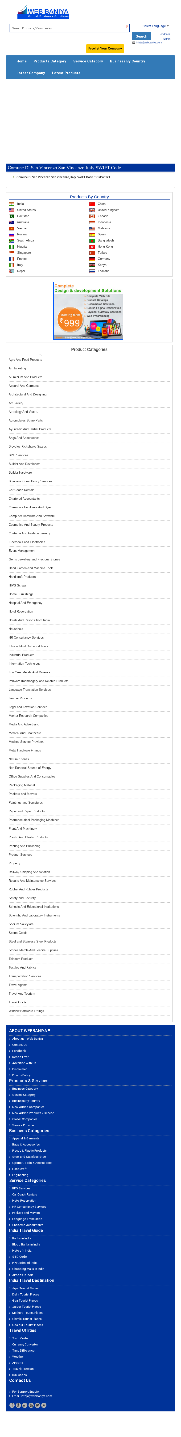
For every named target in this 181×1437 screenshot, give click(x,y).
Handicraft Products (22, 577)
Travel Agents (18, 985)
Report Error (20, 1057)
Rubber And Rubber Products (28, 889)
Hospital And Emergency (25, 603)
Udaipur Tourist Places (27, 1325)
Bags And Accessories (24, 438)
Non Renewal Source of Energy (30, 768)
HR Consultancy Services (26, 637)
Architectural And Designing (27, 394)
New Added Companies (28, 1107)
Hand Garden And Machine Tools (31, 568)
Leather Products (20, 698)
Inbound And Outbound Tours (28, 646)
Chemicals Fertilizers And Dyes (30, 507)
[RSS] (43, 1405)
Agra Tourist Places (25, 1288)
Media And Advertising (24, 724)
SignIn (166, 38)
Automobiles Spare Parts (26, 420)
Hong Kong (105, 246)
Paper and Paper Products (27, 811)
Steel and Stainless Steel (29, 1156)
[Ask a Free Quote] (88, 310)
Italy (19, 265)
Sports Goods (18, 933)
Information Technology (25, 663)
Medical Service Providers (27, 741)
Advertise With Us (24, 1063)
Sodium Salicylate (21, 924)
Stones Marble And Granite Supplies (33, 950)
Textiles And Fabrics (23, 967)
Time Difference (23, 1350)
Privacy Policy (21, 1075)
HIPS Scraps (18, 585)
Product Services (20, 854)
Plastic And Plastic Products (28, 837)
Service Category (88, 61)
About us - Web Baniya (27, 1038)
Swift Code (20, 1338)
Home (21, 61)
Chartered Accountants (24, 498)
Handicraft (19, 1169)
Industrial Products (21, 655)
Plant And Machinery (23, 828)
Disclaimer (19, 1069)
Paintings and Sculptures (26, 802)
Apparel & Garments (26, 1138)
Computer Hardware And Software (32, 516)
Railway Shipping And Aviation (29, 872)
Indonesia (104, 222)
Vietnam (22, 228)
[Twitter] (37, 1405)
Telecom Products (21, 959)
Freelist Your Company (105, 48)
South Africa (25, 240)
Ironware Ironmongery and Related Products (39, 681)
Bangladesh (105, 240)
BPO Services (18, 455)
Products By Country (89, 197)
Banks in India (21, 1238)
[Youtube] (31, 1405)
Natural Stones (19, 759)
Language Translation (27, 1219)
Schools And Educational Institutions (34, 906)
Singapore (23, 252)
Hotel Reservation (21, 611)
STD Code (19, 1256)
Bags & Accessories (26, 1144)
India (20, 204)
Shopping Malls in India (28, 1269)
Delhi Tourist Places (25, 1294)
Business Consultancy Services (30, 481)
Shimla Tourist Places (27, 1319)
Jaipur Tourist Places (26, 1306)
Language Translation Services (30, 689)
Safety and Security (22, 898)
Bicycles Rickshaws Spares (28, 446)
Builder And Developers (25, 464)
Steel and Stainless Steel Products (33, 941)
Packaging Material (22, 785)
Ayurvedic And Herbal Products (30, 429)
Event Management (22, 550)
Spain (101, 234)
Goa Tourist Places (25, 1300)
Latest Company (30, 73)
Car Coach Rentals (21, 490)
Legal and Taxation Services (28, 707)
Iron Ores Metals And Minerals (29, 672)
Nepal (20, 271)
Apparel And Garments (24, 385)
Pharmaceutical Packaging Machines (34, 820)
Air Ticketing (17, 368)
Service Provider (23, 1125)
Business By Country (127, 61)
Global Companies (24, 1119)
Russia (21, 234)
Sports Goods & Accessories (32, 1163)
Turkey (102, 252)
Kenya (102, 265)
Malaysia (103, 228)
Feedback (164, 34)
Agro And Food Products (25, 359)
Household (16, 629)
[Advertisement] (90, 116)
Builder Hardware (20, 472)
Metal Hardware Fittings (25, 750)
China (101, 204)
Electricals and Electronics (27, 542)
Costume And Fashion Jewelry (29, 533)
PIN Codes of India (24, 1263)
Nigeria (21, 246)
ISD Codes (19, 1375)
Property (14, 863)
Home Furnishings (21, 594)
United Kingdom (108, 210)
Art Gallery (16, 403)
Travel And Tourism (22, 993)
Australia (22, 222)
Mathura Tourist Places (27, 1312)
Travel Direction (23, 1369)
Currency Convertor (25, 1344)
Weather (18, 1356)
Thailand (103, 271)
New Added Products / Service (33, 1113)
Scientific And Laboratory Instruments (34, 915)
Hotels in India (22, 1250)
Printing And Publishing (24, 846)
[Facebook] (12, 1405)
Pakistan (22, 216)
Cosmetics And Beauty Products (31, 524)
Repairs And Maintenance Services (33, 880)
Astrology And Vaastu (23, 412)
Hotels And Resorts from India (29, 620)
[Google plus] (18, 1405)
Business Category (25, 1088)
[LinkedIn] (24, 1405)
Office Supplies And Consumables (32, 776)
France (21, 259)
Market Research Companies (28, 715)
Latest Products (66, 73)
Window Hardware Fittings (26, 1011)
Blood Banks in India (26, 1244)
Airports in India (22, 1275)
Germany (103, 259)
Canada (102, 216)
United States (26, 210)
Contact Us (19, 1044)
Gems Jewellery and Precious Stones (34, 559)
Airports (17, 1362)
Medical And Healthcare (25, 733)
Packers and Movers (23, 794)
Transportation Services (25, 976)
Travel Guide (17, 1002)
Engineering (20, 1175)
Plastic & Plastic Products (29, 1150)
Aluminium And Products (25, 377)
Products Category (50, 61)
